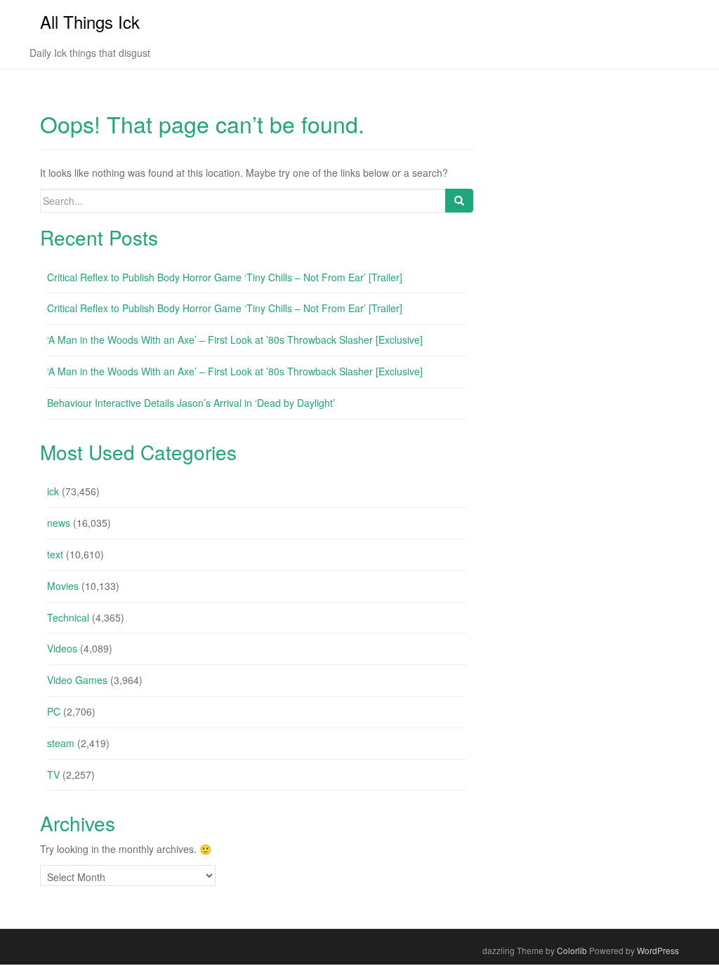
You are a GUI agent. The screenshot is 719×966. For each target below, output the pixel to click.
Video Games (77, 680)
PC (53, 711)
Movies (63, 586)
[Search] (459, 201)
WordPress (658, 950)
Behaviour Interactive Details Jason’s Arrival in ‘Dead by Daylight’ (191, 403)
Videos (62, 648)
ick (53, 491)
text (55, 554)
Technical (68, 617)
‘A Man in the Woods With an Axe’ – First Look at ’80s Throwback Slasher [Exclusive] (235, 340)
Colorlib (572, 950)
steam (60, 743)
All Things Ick (90, 21)
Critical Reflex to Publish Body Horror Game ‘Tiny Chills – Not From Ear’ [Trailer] (224, 277)
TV (53, 774)
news (58, 523)
